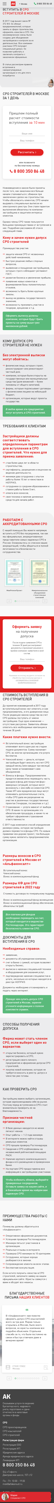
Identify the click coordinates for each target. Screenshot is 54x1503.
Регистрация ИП (11, 1448)
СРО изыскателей (12, 1431)
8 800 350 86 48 (28, 171)
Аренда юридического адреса (18, 1456)
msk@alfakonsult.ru (12, 1483)
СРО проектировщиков (14, 1427)
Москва (24, 4)
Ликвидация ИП (11, 1460)
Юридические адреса (14, 1452)
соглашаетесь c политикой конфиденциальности (27, 681)
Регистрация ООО (12, 1444)
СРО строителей (11, 1434)
